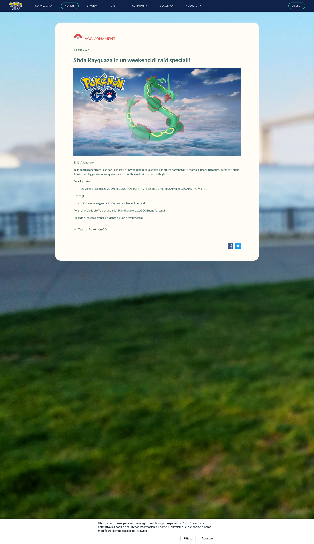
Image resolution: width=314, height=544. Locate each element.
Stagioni (93, 5)
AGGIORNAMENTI (100, 38)
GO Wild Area (44, 5)
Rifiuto (188, 538)
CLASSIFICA (167, 5)
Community (140, 5)
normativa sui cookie (111, 527)
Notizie (70, 5)
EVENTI (115, 5)
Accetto (207, 538)
